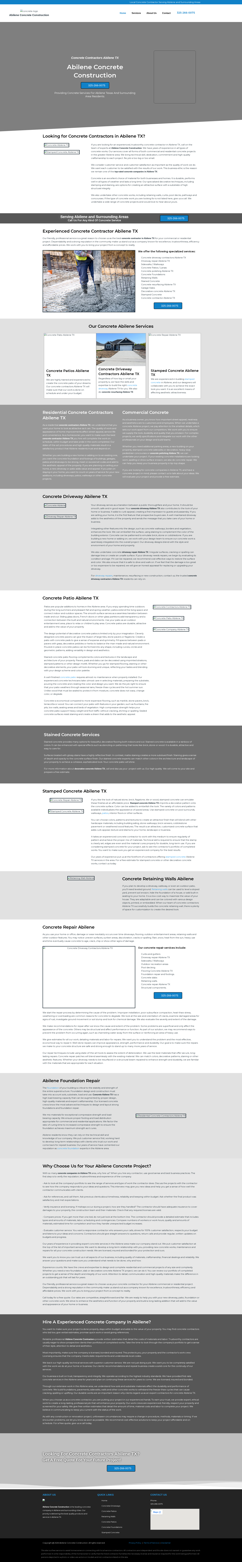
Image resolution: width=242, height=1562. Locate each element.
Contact (166, 13)
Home (123, 13)
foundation (53, 1087)
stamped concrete (176, 856)
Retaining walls (159, 889)
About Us (151, 13)
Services (136, 13)
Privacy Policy (135, 1543)
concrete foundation (68, 1148)
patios (105, 813)
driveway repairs (103, 575)
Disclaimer (166, 1543)
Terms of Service (151, 1543)
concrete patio (68, 677)
